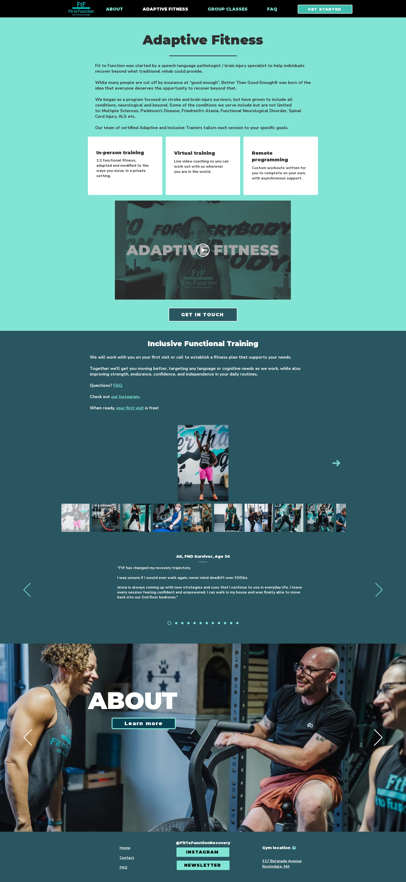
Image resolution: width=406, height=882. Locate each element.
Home (125, 847)
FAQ (123, 867)
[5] (169, 623)
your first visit (130, 408)
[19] (231, 623)
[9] (213, 623)
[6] (200, 623)
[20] (237, 623)
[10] (188, 623)
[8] (207, 623)
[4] (182, 623)
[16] (225, 623)
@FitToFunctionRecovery (203, 843)
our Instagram (125, 396)
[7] (175, 623)
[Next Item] (336, 463)
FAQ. (118, 385)
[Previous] (27, 590)
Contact (127, 857)
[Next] (379, 590)
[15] (219, 623)
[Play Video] (203, 250)
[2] (194, 623)
